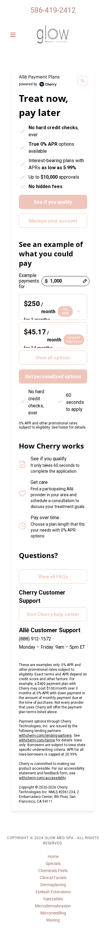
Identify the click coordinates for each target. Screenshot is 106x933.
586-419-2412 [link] (53, 10)
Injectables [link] (53, 899)
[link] (52, 35)
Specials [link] (53, 863)
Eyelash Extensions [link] (53, 891)
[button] (14, 35)
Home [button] (53, 856)
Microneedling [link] (53, 913)
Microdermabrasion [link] (53, 906)
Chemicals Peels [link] (53, 870)
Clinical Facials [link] (53, 877)
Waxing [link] (53, 920)
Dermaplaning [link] (53, 884)
